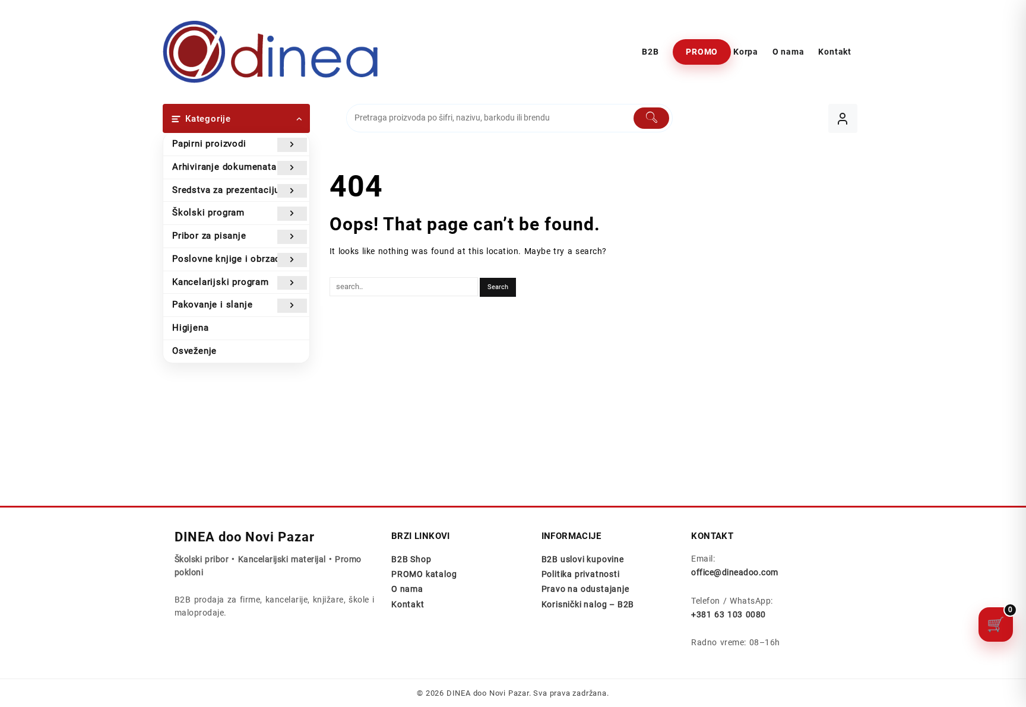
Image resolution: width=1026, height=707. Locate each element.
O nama (407, 589)
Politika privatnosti (581, 574)
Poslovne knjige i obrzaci (227, 258)
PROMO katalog (424, 574)
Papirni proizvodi (209, 143)
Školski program (208, 212)
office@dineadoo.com (734, 572)
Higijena (190, 327)
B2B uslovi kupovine (583, 559)
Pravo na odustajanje (585, 589)
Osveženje (194, 350)
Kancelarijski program (220, 282)
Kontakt (408, 604)
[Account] (842, 118)
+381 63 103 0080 (728, 614)
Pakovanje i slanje (212, 304)
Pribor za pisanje (209, 235)
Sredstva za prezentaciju (226, 190)
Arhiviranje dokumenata (224, 166)
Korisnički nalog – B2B (588, 604)
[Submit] (652, 118)
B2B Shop (411, 559)
